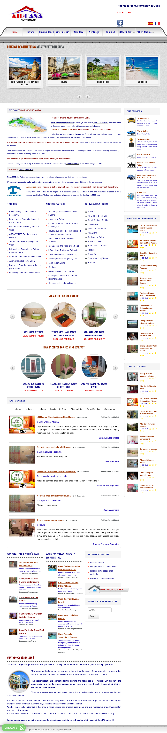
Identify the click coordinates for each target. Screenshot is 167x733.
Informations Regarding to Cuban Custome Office (24, 251)
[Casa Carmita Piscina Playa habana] (52, 584)
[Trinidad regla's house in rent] (132, 336)
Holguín (91, 250)
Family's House (97, 562)
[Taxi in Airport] (131, 120)
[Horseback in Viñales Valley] (131, 165)
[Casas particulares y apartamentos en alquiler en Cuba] (150, 23)
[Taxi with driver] (131, 142)
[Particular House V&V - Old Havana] (132, 296)
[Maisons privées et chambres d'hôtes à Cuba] (157, 23)
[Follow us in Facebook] (120, 23)
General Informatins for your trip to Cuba (24, 228)
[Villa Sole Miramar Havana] (132, 427)
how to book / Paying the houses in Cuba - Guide (24, 221)
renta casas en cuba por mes (61, 271)
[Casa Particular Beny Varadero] (132, 268)
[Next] (87, 97)
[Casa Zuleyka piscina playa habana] (52, 600)
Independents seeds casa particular (101, 572)
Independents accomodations (103, 567)
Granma (91, 262)
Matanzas (29, 409)
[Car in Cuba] (131, 133)
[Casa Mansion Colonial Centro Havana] (132, 309)
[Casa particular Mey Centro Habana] (13, 564)
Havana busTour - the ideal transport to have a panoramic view (64, 232)
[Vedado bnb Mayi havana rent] (132, 439)
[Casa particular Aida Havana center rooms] (132, 349)
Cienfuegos (94, 32)
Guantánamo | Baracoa (98, 245)
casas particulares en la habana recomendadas (62, 277)
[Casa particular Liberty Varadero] (132, 324)
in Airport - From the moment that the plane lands (25, 267)
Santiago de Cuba (96, 237)
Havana (30, 32)
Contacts (52, 267)
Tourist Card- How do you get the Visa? (23, 243)
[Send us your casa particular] (108, 589)
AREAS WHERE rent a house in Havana (23, 236)
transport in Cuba (56, 219)
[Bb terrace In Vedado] (132, 452)
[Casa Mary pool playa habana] (52, 617)
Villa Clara (92, 233)
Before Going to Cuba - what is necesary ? (22, 213)
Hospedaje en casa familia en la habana (62, 213)
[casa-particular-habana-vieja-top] (132, 376)
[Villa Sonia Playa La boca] (132, 389)
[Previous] (79, 97)
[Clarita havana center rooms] (22, 528)
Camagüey (92, 254)
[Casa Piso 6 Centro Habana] (13, 599)
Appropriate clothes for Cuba (22, 261)
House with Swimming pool (102, 578)
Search (93, 616)
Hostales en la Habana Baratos (62, 283)
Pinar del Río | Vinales (97, 216)
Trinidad (110, 32)
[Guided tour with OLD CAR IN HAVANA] (131, 177)
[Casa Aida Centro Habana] (13, 580)
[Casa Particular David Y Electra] (13, 632)
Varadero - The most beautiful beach (25, 257)
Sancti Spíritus (93, 409)
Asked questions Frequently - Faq (63, 259)
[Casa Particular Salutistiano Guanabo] (52, 635)
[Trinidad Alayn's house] (132, 463)
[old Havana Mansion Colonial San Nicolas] (22, 425)
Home (15, 32)
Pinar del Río (62, 32)
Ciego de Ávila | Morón (98, 258)
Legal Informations (56, 263)
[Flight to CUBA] (131, 156)
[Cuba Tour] (131, 196)
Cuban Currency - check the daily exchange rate (63, 225)
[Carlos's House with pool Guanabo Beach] (132, 228)
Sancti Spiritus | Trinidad (98, 220)
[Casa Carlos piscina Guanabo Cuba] (52, 568)
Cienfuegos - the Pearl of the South (63, 246)
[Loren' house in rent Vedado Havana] (132, 414)
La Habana (16, 409)
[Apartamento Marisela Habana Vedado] (13, 615)
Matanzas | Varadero (97, 229)
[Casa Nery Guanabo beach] (132, 256)
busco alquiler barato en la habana (24, 273)
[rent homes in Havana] (93, 123)
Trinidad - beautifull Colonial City (62, 254)
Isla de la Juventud (96, 241)
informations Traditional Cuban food (64, 250)
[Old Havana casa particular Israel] (132, 488)
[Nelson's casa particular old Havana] (22, 455)
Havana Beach (46, 32)
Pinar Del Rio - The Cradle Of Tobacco (61, 240)
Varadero (79, 32)
